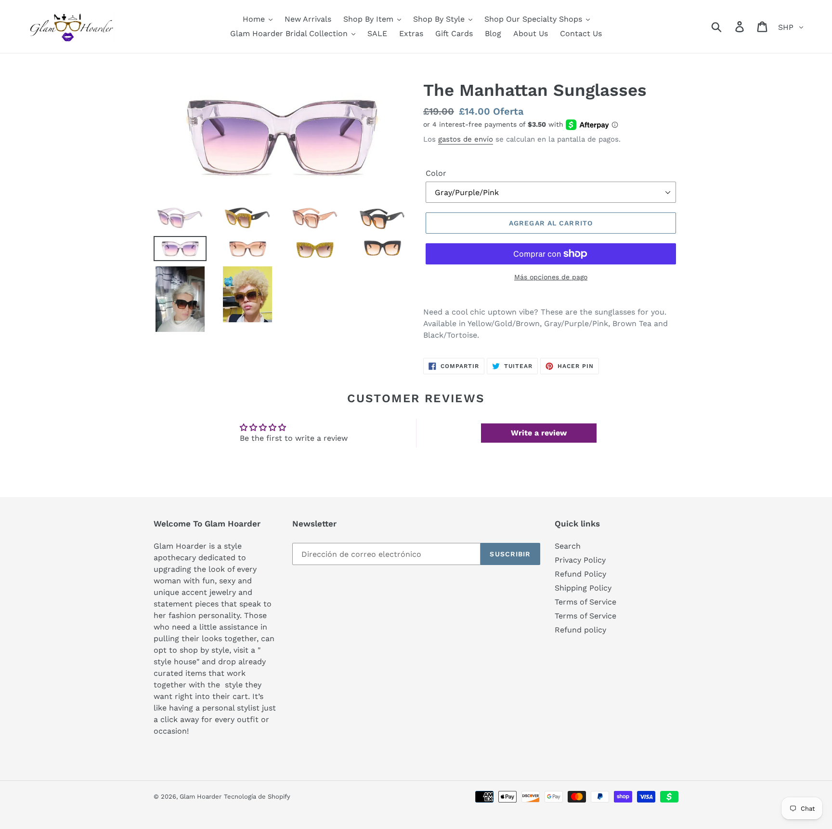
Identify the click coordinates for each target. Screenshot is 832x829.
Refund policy (580, 629)
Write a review (539, 432)
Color (436, 173)
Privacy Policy (580, 560)
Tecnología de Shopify (257, 796)
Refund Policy (580, 574)
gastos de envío (465, 139)
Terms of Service (585, 601)
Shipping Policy (583, 587)
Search (568, 546)
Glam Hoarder (200, 796)
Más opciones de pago (550, 277)
